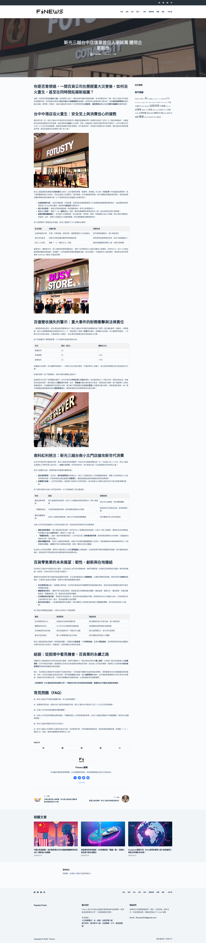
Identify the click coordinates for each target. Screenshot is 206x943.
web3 (165, 102)
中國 (169, 102)
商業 (127, 12)
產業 (163, 12)
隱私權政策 (160, 939)
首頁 (121, 12)
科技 (132, 12)
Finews (52, 939)
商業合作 (169, 939)
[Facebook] (171, 2)
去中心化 (168, 106)
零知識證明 (150, 117)
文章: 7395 (82, 782)
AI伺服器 (150, 99)
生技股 (136, 113)
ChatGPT (155, 99)
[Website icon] (79, 777)
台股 (115, 54)
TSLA (162, 102)
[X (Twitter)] (167, 2)
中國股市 (138, 106)
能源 (165, 113)
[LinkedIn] (81, 748)
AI (146, 98)
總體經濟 (156, 113)
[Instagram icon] (88, 777)
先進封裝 (146, 106)
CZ (159, 99)
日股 (157, 110)
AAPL (142, 99)
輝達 (141, 116)
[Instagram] (163, 2)
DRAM (163, 99)
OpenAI (154, 102)
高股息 (159, 117)
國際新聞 (151, 12)
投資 (137, 12)
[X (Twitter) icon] (83, 777)
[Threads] (159, 2)
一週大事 (169, 12)
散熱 (154, 110)
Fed (136, 102)
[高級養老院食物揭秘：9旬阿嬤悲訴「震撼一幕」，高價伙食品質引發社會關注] (103, 834)
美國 (162, 113)
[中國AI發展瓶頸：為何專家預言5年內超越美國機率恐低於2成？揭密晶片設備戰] (56, 834)
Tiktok (158, 102)
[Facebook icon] (75, 777)
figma (139, 102)
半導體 (162, 106)
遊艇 (145, 117)
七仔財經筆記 (87, 920)
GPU (146, 102)
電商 (155, 117)
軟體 (158, 12)
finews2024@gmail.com (146, 918)
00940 (137, 99)
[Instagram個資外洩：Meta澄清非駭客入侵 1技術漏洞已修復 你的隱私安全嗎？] (150, 834)
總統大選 (150, 113)
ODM (149, 102)
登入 (74, 873)
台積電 (138, 109)
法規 (169, 110)
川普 (146, 110)
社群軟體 (142, 113)
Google (143, 102)
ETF (168, 98)
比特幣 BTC (162, 110)
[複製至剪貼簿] (119, 748)
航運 (168, 113)
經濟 (144, 12)
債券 (142, 106)
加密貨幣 (154, 105)
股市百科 (85, 923)
